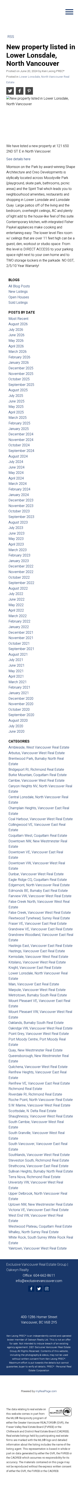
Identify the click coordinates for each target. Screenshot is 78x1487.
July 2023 (15, 527)
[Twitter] (39, 1289)
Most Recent (18, 318)
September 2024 (21, 450)
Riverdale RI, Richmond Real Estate (35, 1094)
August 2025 (18, 390)
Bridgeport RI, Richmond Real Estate (36, 769)
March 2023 (17, 550)
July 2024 (15, 461)
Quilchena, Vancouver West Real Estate (38, 1066)
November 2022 (20, 572)
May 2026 (16, 340)
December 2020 (20, 698)
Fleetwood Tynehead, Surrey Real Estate (39, 918)
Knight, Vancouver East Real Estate (35, 967)
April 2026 (16, 346)
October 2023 (19, 511)
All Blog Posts (19, 286)
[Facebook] (31, 1289)
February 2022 (19, 621)
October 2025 (19, 379)
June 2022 (16, 599)
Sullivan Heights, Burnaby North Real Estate (40, 1171)
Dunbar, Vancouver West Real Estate (36, 874)
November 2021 (20, 638)
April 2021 (16, 676)
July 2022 (15, 593)
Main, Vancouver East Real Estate (33, 984)
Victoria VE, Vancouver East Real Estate (38, 1210)
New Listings (18, 291)
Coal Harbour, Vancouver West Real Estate (40, 819)
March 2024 (17, 483)
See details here (18, 159)
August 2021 (18, 654)
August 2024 (18, 456)
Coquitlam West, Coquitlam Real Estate (37, 835)
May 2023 (16, 538)
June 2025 (16, 401)
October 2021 (19, 643)
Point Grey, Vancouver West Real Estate (38, 1033)
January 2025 (18, 428)
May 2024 (16, 472)
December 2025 (20, 368)
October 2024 (19, 445)
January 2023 (18, 561)
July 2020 (15, 726)
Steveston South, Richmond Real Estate (38, 1160)
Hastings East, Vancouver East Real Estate (40, 945)
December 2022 (20, 566)
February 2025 (19, 423)
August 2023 (18, 522)
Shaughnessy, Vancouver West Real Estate (40, 1116)
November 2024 (20, 439)
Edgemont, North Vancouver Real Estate (39, 885)
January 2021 (18, 693)
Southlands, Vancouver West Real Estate (39, 1154)
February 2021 (19, 687)
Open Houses (18, 297)
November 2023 (20, 506)
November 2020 (20, 704)
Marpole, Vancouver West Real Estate (37, 989)
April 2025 (16, 412)
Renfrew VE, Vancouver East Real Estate (39, 1083)
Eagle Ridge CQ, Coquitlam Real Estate (37, 879)
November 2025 (20, 373)
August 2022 (18, 588)
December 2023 (20, 500)
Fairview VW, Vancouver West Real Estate (40, 896)
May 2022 (16, 605)
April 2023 (16, 544)
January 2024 (18, 495)
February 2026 (19, 357)
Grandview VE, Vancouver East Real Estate (40, 929)
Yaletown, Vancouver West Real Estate (37, 1248)
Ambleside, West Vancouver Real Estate (38, 747)
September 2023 (21, 516)
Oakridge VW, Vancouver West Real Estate (40, 1028)
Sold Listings (18, 302)
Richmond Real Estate (25, 1088)
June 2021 (16, 665)
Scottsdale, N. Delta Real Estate (32, 1111)
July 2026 (15, 329)
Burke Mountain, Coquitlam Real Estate (37, 775)
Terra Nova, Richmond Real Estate (34, 1177)
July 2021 (15, 660)
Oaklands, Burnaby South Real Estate (36, 1022)
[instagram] (47, 1289)
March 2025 (17, 417)
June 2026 (16, 335)
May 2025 (16, 406)
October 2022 (19, 577)
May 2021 (16, 671)
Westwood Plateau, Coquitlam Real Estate (40, 1226)
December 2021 (20, 632)
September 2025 (21, 384)
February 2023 (19, 555)
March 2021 (17, 682)
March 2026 (17, 351)
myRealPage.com (46, 1391)
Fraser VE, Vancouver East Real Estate (37, 923)
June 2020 (16, 731)
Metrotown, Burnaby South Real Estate (37, 995)
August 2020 (18, 720)
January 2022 (18, 627)
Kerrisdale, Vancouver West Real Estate (38, 956)
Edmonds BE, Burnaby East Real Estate (38, 890)
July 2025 (15, 395)
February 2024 (19, 489)
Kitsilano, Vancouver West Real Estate (37, 962)
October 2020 (19, 709)
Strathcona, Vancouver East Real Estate (38, 1166)
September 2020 (21, 715)
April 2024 (16, 478)
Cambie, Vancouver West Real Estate (36, 780)
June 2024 (16, 467)
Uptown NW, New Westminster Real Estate (40, 1204)
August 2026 (18, 324)
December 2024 (20, 434)
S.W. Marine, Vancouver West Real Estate (39, 1105)
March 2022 (17, 616)
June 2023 (16, 533)
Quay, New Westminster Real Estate (35, 1050)
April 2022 (16, 610)
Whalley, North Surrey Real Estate (33, 1232)
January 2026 (18, 362)
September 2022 (21, 583)
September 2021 (21, 649)
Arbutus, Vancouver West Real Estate (36, 753)
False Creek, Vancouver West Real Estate (39, 912)
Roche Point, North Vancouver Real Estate (40, 1099)
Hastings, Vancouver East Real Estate (36, 951)
